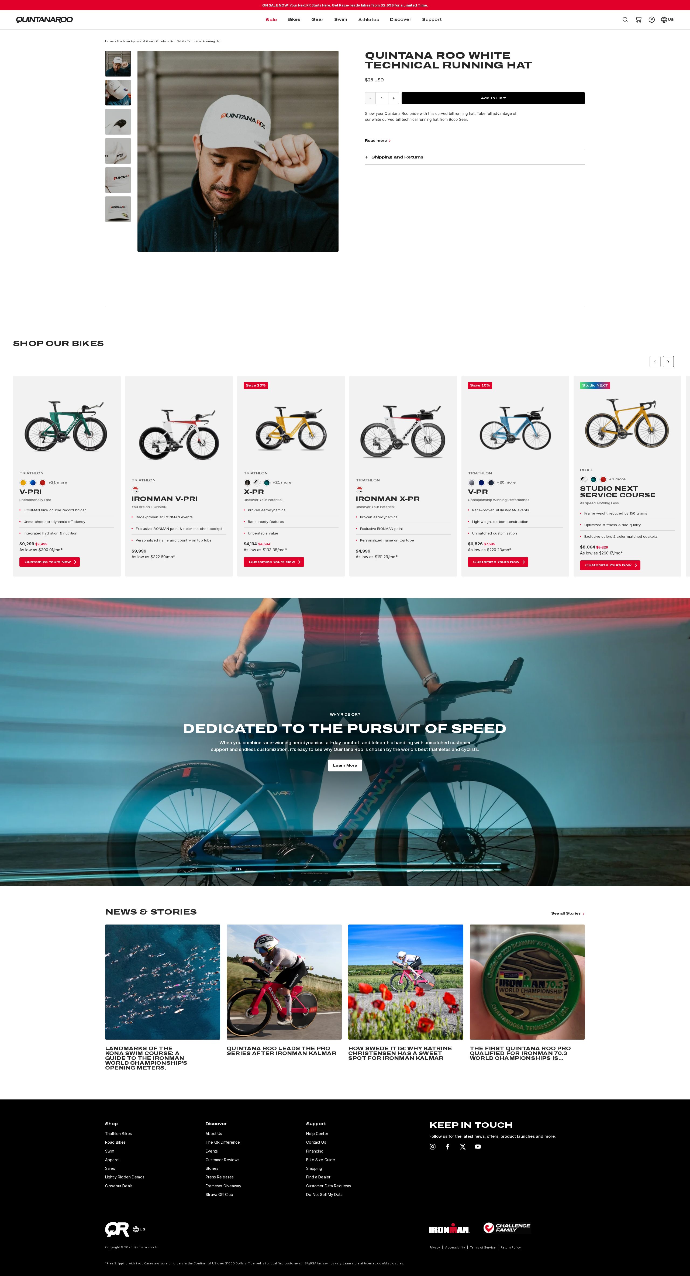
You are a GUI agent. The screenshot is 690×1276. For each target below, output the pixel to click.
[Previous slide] (655, 361)
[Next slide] (668, 361)
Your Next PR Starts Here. (345, 5)
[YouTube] (478, 1146)
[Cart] (638, 19)
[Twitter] (463, 1146)
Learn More (345, 765)
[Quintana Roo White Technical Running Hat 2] (118, 93)
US (671, 20)
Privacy (434, 1247)
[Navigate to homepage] (44, 20)
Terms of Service (483, 1247)
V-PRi (30, 491)
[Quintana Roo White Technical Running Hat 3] (118, 122)
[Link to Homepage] (117, 1229)
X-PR (254, 491)
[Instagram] (432, 1146)
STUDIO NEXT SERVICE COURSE (618, 492)
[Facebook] (447, 1146)
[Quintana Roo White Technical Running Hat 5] (118, 180)
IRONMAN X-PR (388, 498)
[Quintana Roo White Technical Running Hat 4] (118, 151)
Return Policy (511, 1247)
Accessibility (455, 1247)
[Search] (625, 19)
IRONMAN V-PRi (165, 498)
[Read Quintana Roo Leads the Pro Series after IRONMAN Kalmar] (284, 998)
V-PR (478, 491)
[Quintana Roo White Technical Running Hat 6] (118, 209)
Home (110, 41)
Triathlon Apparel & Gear (135, 41)
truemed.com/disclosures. (384, 1263)
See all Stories (566, 913)
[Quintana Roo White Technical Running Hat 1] (118, 64)
